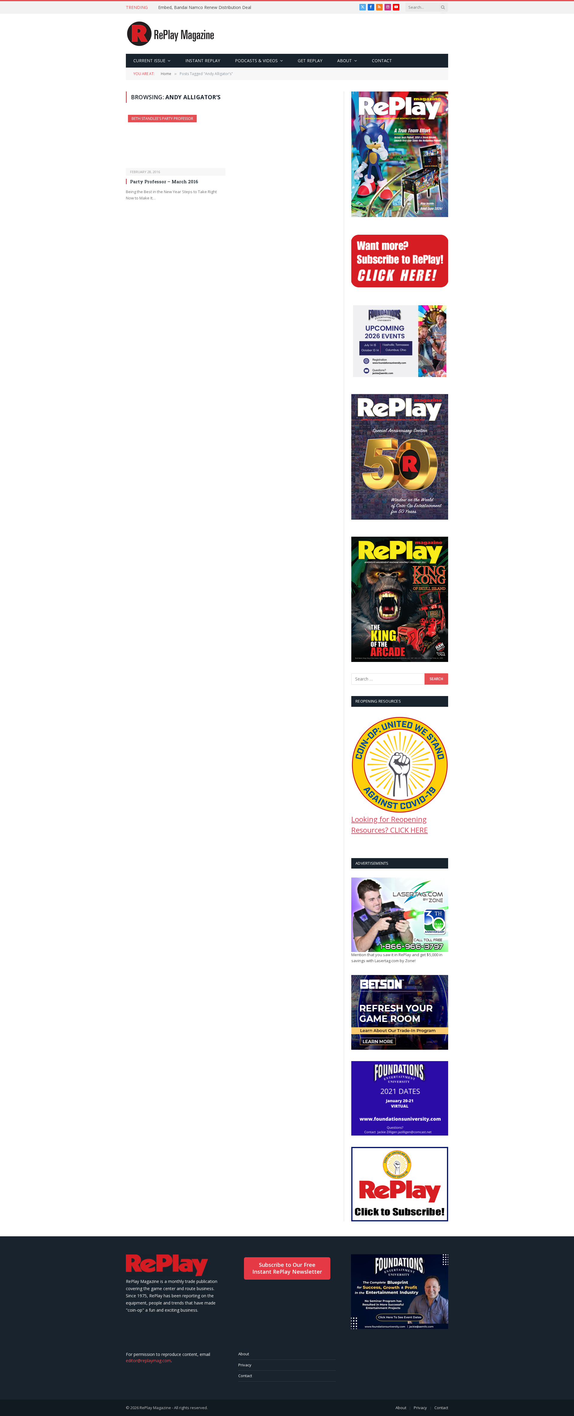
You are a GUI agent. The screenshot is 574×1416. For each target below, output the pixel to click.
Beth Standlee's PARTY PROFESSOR (162, 118)
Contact (245, 1375)
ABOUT (344, 60)
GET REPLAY (310, 60)
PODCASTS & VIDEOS (256, 60)
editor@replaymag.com (148, 1360)
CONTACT (382, 60)
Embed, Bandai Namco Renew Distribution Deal (204, 7)
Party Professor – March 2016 (164, 181)
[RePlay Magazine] (171, 34)
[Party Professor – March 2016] (175, 141)
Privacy (244, 1365)
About (243, 1354)
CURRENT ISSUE (149, 60)
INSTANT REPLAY (202, 60)
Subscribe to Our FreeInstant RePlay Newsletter (287, 1268)
